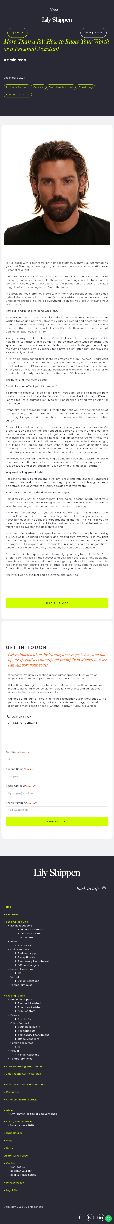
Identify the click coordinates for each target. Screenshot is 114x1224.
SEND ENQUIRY (57, 821)
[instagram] (90, 1217)
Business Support (17, 87)
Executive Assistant (61, 87)
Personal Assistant (17, 94)
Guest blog (86, 87)
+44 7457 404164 (24, 723)
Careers (38, 87)
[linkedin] (100, 1217)
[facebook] (79, 1217)
